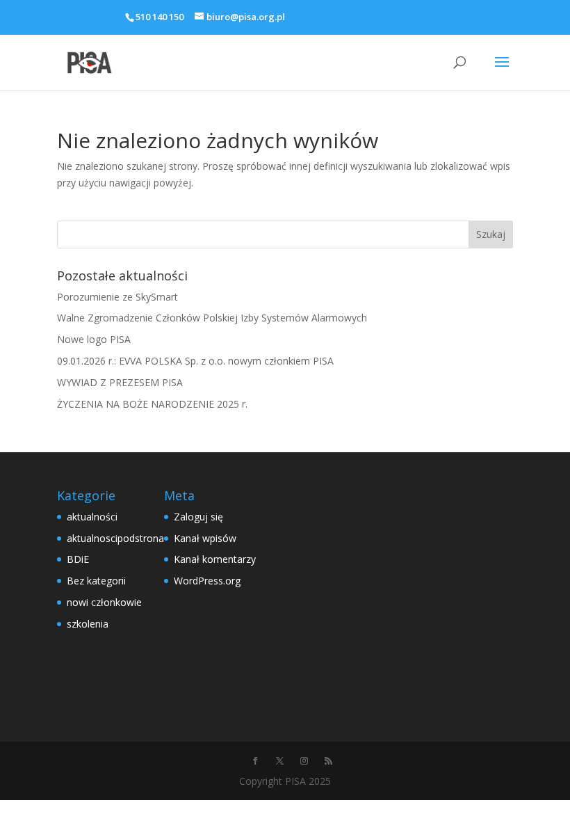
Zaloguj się (198, 516)
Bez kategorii (96, 580)
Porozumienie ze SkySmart (117, 296)
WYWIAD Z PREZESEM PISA (120, 382)
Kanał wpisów (205, 538)
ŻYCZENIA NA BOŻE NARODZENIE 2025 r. (152, 403)
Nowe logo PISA (94, 339)
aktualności (92, 516)
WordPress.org (207, 580)
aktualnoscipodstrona (115, 538)
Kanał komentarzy (215, 559)
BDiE (78, 559)
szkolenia (87, 623)
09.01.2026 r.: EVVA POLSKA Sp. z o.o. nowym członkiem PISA (195, 360)
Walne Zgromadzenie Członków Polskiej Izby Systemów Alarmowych (212, 317)
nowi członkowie (104, 602)
